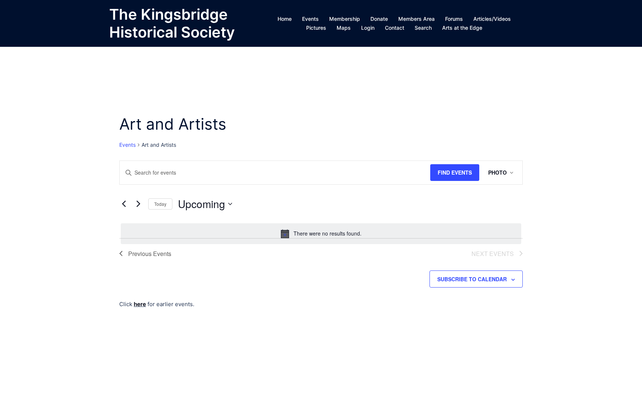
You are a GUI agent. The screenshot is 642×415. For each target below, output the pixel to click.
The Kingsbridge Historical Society (172, 23)
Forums (454, 19)
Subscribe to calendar (472, 279)
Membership (344, 19)
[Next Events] (138, 204)
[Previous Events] (123, 204)
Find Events (455, 172)
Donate (379, 19)
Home (285, 19)
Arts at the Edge (462, 28)
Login (367, 28)
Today (160, 204)
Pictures (316, 28)
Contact (394, 28)
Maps (344, 28)
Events (310, 19)
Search (423, 28)
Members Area (416, 19)
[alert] (321, 233)
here (140, 304)
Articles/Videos (492, 19)
